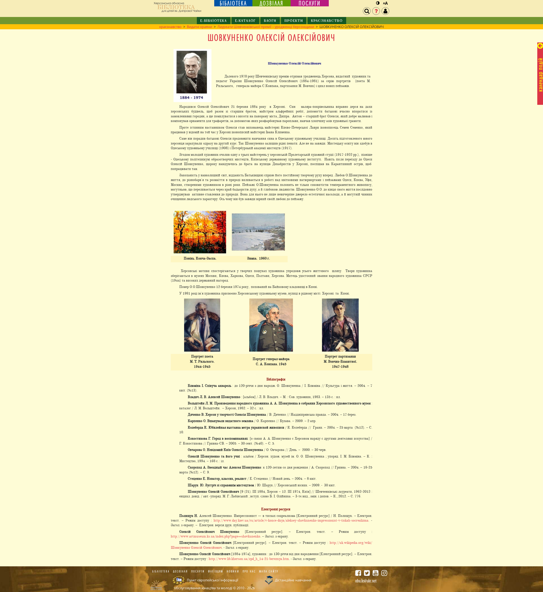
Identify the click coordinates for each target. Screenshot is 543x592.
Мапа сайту (268, 571)
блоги (270, 21)
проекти (293, 21)
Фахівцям (215, 571)
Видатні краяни (199, 26)
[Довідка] (376, 11)
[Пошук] (367, 11)
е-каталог (245, 21)
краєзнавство (327, 21)
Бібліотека (161, 571)
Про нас (249, 571)
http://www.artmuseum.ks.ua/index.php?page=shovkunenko (215, 536)
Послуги (198, 571)
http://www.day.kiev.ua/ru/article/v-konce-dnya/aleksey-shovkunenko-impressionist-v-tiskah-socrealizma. (291, 520)
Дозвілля (180, 571)
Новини (233, 571)
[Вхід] (385, 11)
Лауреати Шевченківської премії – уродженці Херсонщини (265, 26)
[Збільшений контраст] (378, 3)
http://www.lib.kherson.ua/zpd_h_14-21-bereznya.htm (249, 559)
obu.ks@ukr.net (365, 581)
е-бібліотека (213, 21)
